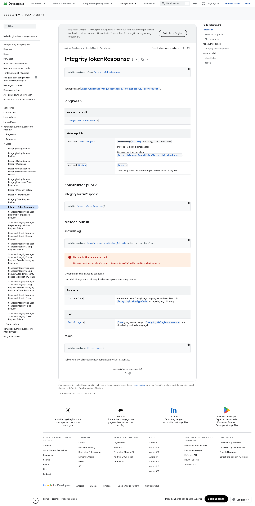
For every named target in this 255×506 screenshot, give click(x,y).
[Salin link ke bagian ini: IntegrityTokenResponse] (101, 194)
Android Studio (232, 3)
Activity (136, 141)
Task (80, 141)
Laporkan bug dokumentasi (232, 447)
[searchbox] (20, 26)
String (82, 165)
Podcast (47, 474)
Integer (89, 141)
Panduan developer (193, 450)
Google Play (126, 3)
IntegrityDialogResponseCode (163, 322)
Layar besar (119, 442)
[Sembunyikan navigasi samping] (36, 501)
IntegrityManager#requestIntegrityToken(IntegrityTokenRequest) (120, 88)
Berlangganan (216, 498)
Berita (46, 464)
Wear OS (118, 447)
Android (47, 445)
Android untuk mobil (123, 456)
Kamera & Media (86, 456)
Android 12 (154, 466)
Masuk (248, 3)
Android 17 (154, 442)
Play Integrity (34, 15)
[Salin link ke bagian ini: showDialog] (84, 231)
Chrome (94, 486)
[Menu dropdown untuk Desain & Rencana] (75, 3)
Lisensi (55, 499)
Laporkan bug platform (230, 442)
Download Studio (192, 459)
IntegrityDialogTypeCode (132, 301)
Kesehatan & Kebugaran (90, 452)
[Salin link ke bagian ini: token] (75, 336)
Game (82, 442)
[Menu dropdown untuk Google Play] (137, 3)
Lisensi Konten (139, 385)
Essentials (36, 3)
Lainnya (148, 3)
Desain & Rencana (62, 3)
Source (46, 459)
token (121, 165)
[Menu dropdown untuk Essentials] (46, 3)
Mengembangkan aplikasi (96, 3)
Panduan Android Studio (195, 445)
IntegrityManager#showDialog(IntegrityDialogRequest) (150, 155)
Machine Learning (87, 447)
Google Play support (229, 452)
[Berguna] (184, 48)
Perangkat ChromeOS (124, 452)
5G (80, 466)
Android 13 (154, 461)
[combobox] (175, 3)
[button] (19, 128)
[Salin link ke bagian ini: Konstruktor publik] (100, 185)
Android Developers (73, 48)
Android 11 (154, 471)
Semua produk (152, 486)
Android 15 (154, 452)
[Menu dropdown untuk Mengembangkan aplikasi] (113, 3)
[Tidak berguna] (188, 48)
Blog (45, 469)
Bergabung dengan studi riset (233, 456)
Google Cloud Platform (128, 486)
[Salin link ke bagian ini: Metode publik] (92, 222)
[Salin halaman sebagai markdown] (142, 59)
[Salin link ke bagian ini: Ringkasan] (85, 101)
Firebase (107, 486)
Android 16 (154, 447)
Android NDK (190, 464)
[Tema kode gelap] (188, 69)
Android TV (119, 461)
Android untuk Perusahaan (55, 450)
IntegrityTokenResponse (107, 72)
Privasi (81, 461)
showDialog (124, 141)
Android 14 (154, 456)
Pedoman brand (69, 499)
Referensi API (190, 455)
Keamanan (48, 455)
